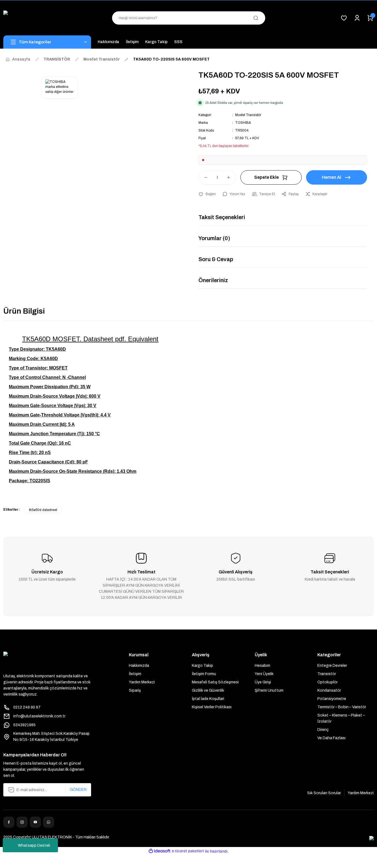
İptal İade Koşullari (208, 699)
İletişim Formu (204, 674)
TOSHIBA (243, 123)
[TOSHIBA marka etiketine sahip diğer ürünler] (59, 88)
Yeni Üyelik (264, 674)
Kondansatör (329, 690)
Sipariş (135, 690)
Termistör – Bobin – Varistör (341, 707)
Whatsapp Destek (34, 845)
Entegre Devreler (332, 665)
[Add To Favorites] (207, 194)
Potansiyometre (331, 699)
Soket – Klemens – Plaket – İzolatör (341, 718)
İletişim (135, 674)
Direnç (323, 730)
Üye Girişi (263, 682)
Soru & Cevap (215, 259)
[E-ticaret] (188, 851)
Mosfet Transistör (248, 115)
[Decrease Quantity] (203, 177)
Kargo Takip (202, 665)
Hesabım (262, 665)
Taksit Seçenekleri (221, 217)
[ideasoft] (159, 851)
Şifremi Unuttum (269, 690)
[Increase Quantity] (231, 177)
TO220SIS (40, 480)
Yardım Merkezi (142, 682)
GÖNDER (78, 790)
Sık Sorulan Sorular (324, 793)
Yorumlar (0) (214, 238)
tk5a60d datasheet (43, 510)
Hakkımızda (139, 665)
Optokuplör (327, 682)
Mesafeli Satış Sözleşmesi (215, 682)
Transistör (326, 674)
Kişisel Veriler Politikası (212, 707)
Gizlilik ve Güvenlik (208, 690)
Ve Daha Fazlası (331, 738)
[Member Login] (357, 18)
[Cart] (370, 18)
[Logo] (47, 18)
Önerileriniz (213, 280)
